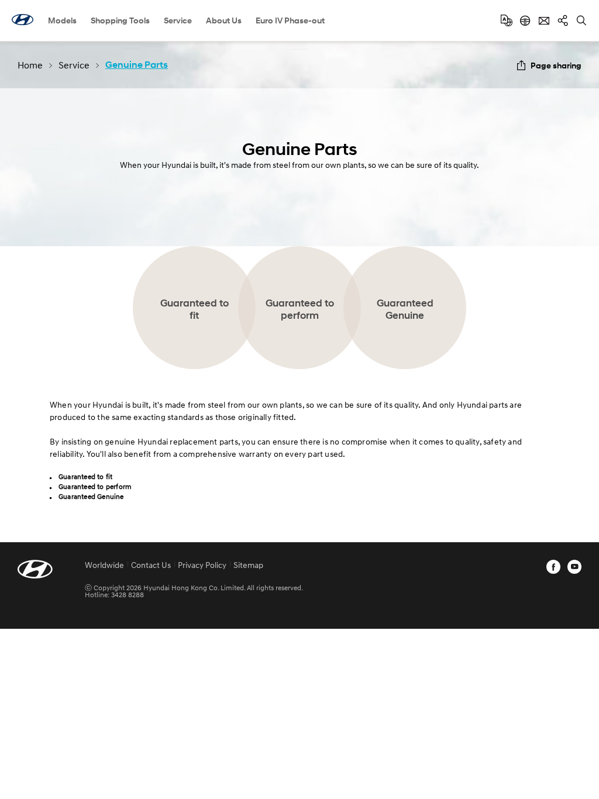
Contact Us (151, 565)
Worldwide (104, 565)
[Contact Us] (544, 20)
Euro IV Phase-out (290, 20)
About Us (224, 20)
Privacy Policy (202, 565)
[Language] (506, 20)
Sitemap (248, 565)
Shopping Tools (120, 20)
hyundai (22, 19)
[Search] (581, 20)
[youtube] (574, 567)
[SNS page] (563, 20)
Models (62, 20)
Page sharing (556, 65)
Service (178, 20)
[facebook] (553, 567)
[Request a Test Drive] (525, 20)
